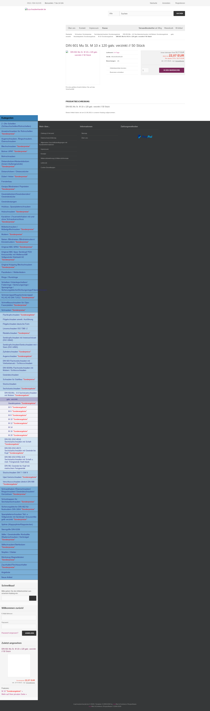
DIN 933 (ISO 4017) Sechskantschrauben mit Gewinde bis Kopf (20, 450)
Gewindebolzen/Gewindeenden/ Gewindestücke (15, 195)
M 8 (17, 415)
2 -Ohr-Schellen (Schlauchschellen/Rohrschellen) (16, 124)
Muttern (12, 234)
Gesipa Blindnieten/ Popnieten (15, 187)
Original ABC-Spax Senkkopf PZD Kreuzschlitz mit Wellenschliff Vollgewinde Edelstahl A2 (16, 256)
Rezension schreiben (117, 72)
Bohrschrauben (8, 156)
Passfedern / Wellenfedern (13, 272)
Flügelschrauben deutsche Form (16, 324)
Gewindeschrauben (11, 375)
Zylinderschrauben (17, 352)
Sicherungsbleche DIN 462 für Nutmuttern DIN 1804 (18, 508)
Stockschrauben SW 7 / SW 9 (15, 473)
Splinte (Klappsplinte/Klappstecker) (17, 524)
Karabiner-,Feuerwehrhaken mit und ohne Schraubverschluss (17, 219)
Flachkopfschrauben (19, 315)
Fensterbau (6, 181)
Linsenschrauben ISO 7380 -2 (15, 328)
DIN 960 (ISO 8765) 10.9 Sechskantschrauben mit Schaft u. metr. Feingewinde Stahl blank (19, 459)
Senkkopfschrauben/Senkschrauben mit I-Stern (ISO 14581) (20, 346)
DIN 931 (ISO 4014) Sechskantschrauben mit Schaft (18, 441)
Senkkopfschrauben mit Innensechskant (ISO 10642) (19, 339)
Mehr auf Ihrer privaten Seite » (14, 694)
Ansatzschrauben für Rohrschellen (17, 132)
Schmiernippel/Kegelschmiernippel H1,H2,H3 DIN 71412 (18, 296)
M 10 (18, 419)
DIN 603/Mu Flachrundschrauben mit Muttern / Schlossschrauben (18, 369)
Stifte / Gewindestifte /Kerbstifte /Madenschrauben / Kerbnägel (15, 537)
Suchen (179, 13)
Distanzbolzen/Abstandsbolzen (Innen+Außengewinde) (15, 164)
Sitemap (84, 133)
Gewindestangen (9, 201)
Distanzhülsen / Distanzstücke (14, 171)
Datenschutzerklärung (48, 138)
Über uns (71, 28)
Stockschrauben (9, 384)
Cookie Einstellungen (48, 167)
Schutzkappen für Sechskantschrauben (18, 500)
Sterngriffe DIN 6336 (10, 529)
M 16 (18, 431)
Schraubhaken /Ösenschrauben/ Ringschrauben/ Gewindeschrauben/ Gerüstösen (17, 491)
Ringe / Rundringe (9, 277)
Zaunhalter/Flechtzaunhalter (14, 566)
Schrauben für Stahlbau (19, 379)
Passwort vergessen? (10, 633)
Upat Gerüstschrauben (20, 477)
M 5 (17, 407)
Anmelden (29, 633)
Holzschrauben (15, 211)
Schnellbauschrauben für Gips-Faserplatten (15, 303)
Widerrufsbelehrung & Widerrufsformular (55, 158)
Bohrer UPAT (14, 151)
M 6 (17, 411)
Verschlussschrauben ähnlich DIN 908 (18, 483)
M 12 (18, 423)
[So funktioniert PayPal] (145, 138)
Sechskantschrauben (19, 389)
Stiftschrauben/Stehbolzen (13, 545)
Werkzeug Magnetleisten (12, 558)
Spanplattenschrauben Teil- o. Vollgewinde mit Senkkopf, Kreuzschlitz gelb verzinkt (18, 517)
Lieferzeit (44, 163)
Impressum (94, 28)
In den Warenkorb (171, 70)
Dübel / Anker (14, 176)
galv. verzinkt (12, 399)
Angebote (5, 572)
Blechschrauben (15, 146)
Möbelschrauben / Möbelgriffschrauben (17, 228)
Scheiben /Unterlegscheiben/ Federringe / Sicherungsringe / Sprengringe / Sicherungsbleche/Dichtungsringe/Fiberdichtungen (19, 286)
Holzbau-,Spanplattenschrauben (16, 206)
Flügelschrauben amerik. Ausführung (18, 319)
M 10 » (12, 691)
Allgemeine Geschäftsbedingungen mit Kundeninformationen (53, 143)
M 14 (10, 427)
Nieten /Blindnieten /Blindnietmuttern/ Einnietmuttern (18, 240)
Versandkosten (179, 61)
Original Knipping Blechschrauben (16, 265)
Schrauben (13, 310)
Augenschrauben (17, 356)
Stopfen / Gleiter (8, 552)
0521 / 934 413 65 (34, 3)
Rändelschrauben (16, 333)
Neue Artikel (6, 577)
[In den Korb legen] (32, 598)
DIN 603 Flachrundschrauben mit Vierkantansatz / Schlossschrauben (17, 362)
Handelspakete (22, 403)
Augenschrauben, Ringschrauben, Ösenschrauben (16, 140)
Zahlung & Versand (47, 133)
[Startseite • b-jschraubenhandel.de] (44, 9)
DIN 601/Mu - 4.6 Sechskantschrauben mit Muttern (21, 394)
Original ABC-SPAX (17, 247)
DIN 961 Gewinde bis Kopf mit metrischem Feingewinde (17, 467)
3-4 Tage (116, 52)
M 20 (18, 435)
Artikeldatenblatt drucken (118, 68)
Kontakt (43, 154)
